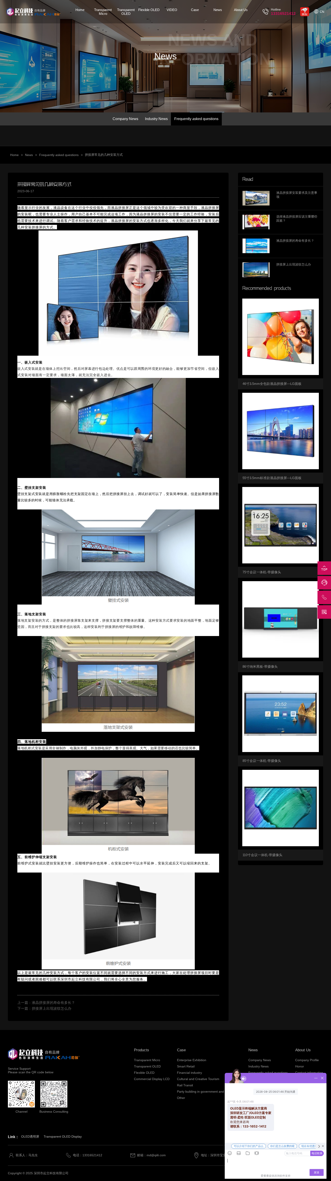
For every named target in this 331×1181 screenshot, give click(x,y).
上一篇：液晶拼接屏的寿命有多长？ (46, 1003)
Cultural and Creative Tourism (198, 1079)
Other (181, 1098)
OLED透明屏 (30, 1136)
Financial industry (189, 1072)
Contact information (309, 1072)
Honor (299, 1066)
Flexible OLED (149, 10)
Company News (125, 119)
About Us (241, 10)
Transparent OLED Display (63, 1136)
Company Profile (307, 1060)
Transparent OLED (126, 12)
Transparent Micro (103, 12)
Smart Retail (186, 1066)
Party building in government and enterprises (209, 1091)
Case (195, 10)
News (217, 10)
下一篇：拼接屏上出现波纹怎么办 (44, 1008)
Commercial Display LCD (152, 1079)
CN (322, 11)
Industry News (156, 119)
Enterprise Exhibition (191, 1060)
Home (79, 10)
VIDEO (172, 10)
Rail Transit (185, 1085)
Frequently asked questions (196, 119)
